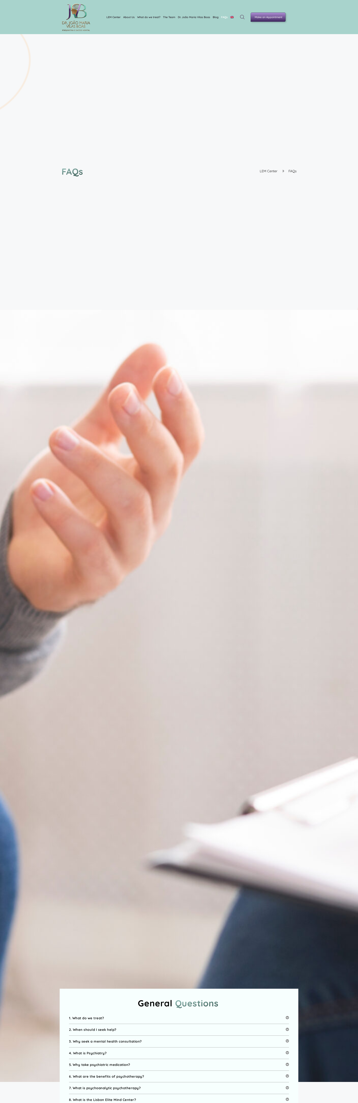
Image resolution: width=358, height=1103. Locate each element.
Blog (216, 17)
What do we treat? (148, 17)
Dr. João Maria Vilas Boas (194, 17)
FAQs (224, 17)
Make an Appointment (268, 17)
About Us (129, 17)
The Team (169, 17)
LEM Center (113, 17)
